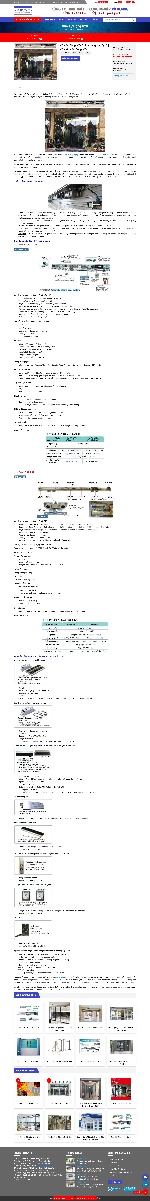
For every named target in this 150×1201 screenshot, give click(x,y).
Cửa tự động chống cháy (28, 1103)
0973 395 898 (74, 38)
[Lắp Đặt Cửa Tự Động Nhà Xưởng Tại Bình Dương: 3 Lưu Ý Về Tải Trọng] (70, 1176)
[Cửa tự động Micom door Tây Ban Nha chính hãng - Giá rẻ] (90, 1089)
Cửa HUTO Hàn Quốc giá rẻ (29, 1028)
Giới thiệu (84, 19)
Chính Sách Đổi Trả (116, 1166)
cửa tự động (73, 155)
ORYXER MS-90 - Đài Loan (121, 1103)
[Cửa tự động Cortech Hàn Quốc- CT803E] (121, 1047)
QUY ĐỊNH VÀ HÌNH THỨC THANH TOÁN (121, 1174)
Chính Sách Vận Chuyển (118, 1169)
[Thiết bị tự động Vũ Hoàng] (23, 11)
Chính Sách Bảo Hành (117, 1159)
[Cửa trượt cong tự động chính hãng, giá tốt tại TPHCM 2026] (70, 1161)
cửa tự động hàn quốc (74, 30)
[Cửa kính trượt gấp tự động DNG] (59, 1047)
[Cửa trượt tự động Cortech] (90, 1047)
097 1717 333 (33, 38)
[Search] (132, 20)
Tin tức (61, 19)
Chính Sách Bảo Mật (117, 1162)
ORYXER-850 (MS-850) (59, 1103)
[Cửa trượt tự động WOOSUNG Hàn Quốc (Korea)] (59, 1013)
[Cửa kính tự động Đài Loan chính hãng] (28, 1122)
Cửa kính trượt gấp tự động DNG (59, 1061)
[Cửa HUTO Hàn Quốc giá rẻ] (28, 1013)
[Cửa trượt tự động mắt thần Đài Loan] (59, 1122)
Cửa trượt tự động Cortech (90, 1061)
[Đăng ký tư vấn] (145, 1177)
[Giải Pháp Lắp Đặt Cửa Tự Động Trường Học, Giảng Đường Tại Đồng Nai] (70, 1184)
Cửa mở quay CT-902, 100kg (28, 1061)
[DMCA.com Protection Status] (130, 1188)
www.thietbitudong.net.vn (45, 1166)
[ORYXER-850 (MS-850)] (59, 1088)
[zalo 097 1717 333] (40, 38)
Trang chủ (50, 19)
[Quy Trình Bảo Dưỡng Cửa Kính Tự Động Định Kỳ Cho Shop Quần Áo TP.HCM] (70, 1168)
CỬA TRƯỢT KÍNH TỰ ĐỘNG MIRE (90, 1028)
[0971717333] (145, 1184)
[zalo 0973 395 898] (82, 38)
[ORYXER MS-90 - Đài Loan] (121, 1089)
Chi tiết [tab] (18, 87)
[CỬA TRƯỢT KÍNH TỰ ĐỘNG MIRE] (90, 1013)
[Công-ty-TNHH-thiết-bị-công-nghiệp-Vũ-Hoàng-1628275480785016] (110, 1182)
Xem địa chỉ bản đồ (120, 76)
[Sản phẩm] (145, 1192)
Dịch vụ (71, 19)
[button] (55, 45)
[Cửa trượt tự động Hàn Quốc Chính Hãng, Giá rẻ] (121, 1013)
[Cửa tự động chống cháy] (28, 1089)
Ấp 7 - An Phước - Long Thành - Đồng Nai (35, 2)
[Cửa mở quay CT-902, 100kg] (28, 1047)
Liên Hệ (94, 19)
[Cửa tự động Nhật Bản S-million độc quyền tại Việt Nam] (90, 1122)
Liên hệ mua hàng (70, 58)
